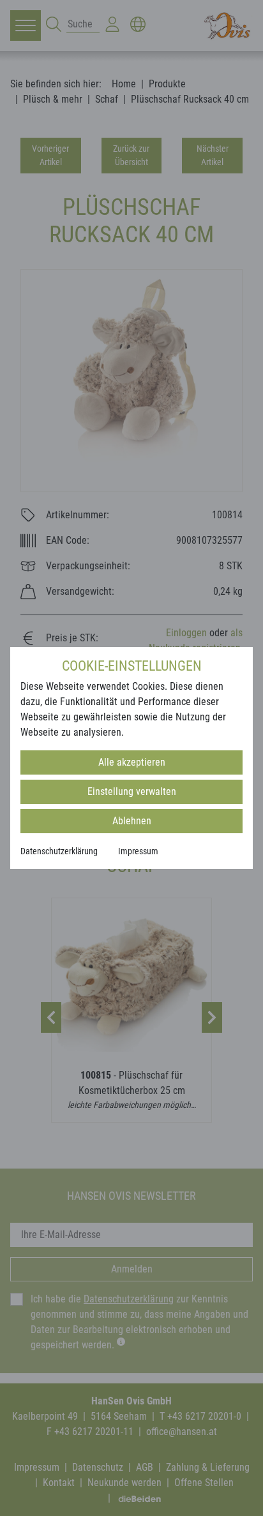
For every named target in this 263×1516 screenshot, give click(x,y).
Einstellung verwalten (131, 791)
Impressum (138, 851)
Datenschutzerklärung (59, 851)
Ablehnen (131, 821)
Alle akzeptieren (131, 762)
